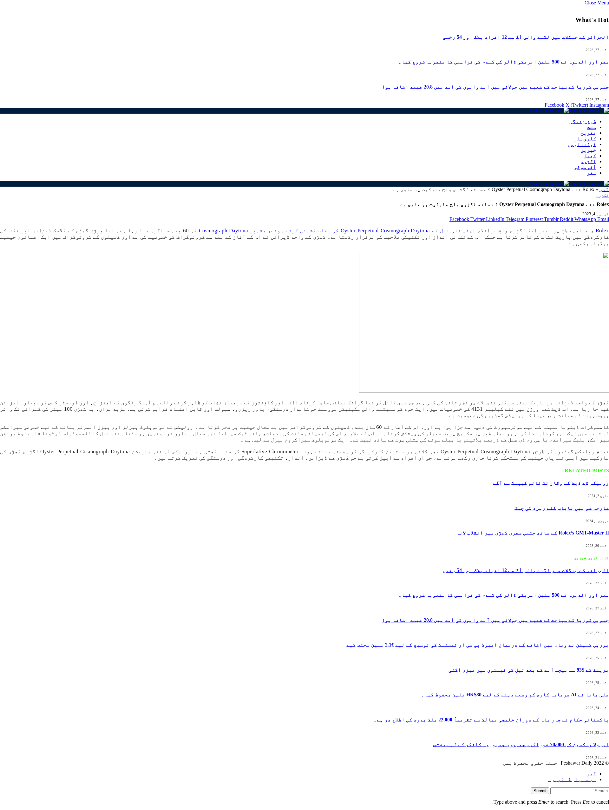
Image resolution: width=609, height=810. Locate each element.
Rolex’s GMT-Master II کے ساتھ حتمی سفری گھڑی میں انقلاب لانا (532, 532)
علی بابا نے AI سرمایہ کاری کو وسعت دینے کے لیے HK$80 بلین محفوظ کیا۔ (515, 694)
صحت (591, 127)
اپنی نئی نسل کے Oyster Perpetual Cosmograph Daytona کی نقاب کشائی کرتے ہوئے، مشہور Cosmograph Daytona (336, 231)
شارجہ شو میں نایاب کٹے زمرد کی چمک (561, 508)
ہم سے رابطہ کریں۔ (572, 779)
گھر (604, 189)
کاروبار (585, 138)
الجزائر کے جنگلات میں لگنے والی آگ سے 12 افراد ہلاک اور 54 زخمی (526, 37)
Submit (540, 790)
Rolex (601, 231)
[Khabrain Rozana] (568, 110)
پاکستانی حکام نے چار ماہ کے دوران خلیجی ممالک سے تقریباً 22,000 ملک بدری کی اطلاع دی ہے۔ (491, 719)
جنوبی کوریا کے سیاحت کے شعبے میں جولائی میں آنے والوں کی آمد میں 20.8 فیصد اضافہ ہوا (495, 87)
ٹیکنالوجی (582, 144)
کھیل (590, 155)
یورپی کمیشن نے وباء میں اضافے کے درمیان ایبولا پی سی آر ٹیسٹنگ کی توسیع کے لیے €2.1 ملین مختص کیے (477, 644)
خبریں (588, 150)
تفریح (588, 133)
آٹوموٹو (585, 167)
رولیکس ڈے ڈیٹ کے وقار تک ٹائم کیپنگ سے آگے (551, 483)
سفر (591, 173)
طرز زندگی (582, 121)
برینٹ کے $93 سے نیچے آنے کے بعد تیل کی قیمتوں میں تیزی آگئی (529, 670)
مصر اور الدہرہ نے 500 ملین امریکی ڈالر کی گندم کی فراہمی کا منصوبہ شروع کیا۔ (503, 61)
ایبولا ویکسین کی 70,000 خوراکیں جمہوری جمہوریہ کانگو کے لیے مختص (521, 744)
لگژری (588, 161)
